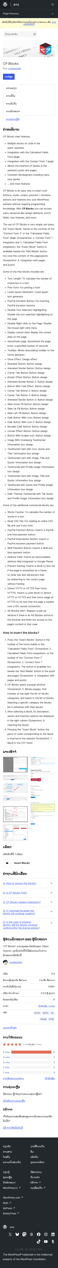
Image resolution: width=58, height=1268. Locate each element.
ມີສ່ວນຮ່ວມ (36, 1172)
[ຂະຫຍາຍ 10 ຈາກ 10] (51, 805)
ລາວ (12, 1227)
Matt (7, 1202)
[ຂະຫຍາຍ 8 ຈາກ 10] (51, 772)
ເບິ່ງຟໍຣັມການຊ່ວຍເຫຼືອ (14, 1100)
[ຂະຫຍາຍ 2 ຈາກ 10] (23, 778)
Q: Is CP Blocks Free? (15, 892)
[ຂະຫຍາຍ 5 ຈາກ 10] (23, 810)
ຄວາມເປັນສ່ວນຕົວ (12, 1162)
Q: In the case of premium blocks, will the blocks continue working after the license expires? (21, 925)
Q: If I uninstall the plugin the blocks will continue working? (19, 912)
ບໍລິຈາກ (35, 1182)
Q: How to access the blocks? (19, 883)
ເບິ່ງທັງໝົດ (50, 1078)
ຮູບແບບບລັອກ (37, 1162)
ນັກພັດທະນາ (9, 1182)
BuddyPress (11, 1213)
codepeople (14, 68)
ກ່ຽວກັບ (7, 1146)
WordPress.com (13, 1197)
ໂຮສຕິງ (6, 1156)
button (45, 1013)
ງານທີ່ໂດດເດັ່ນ (37, 1146)
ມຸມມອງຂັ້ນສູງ (10, 1027)
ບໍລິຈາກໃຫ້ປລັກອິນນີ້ (13, 1127)
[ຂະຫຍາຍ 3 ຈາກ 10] (23, 786)
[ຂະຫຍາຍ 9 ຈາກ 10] (51, 788)
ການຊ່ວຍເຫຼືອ (13, 119)
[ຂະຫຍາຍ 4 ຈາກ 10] (23, 799)
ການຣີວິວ (10, 95)
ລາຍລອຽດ (11, 88)
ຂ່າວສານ (7, 1151)
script (51, 1019)
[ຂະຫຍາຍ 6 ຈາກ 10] (23, 828)
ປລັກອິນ (34, 1156)
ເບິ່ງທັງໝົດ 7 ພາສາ (46, 1006)
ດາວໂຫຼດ (9, 76)
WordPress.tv (12, 1187)
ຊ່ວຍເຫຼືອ (7, 1177)
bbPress (9, 1208)
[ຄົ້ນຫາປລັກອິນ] (34, 34)
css (52, 1013)
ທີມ (32, 1151)
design (43, 1019)
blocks (37, 1013)
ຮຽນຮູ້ (6, 1172)
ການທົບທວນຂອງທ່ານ (13, 1078)
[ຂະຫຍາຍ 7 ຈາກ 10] (51, 760)
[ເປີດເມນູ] (53, 4)
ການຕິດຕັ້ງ (11, 103)
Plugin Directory (11, 13)
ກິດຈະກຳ (35, 1177)
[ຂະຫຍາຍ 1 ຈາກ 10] (23, 760)
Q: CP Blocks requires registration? (22, 902)
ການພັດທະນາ (13, 111)
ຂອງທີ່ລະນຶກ (38, 1187)
